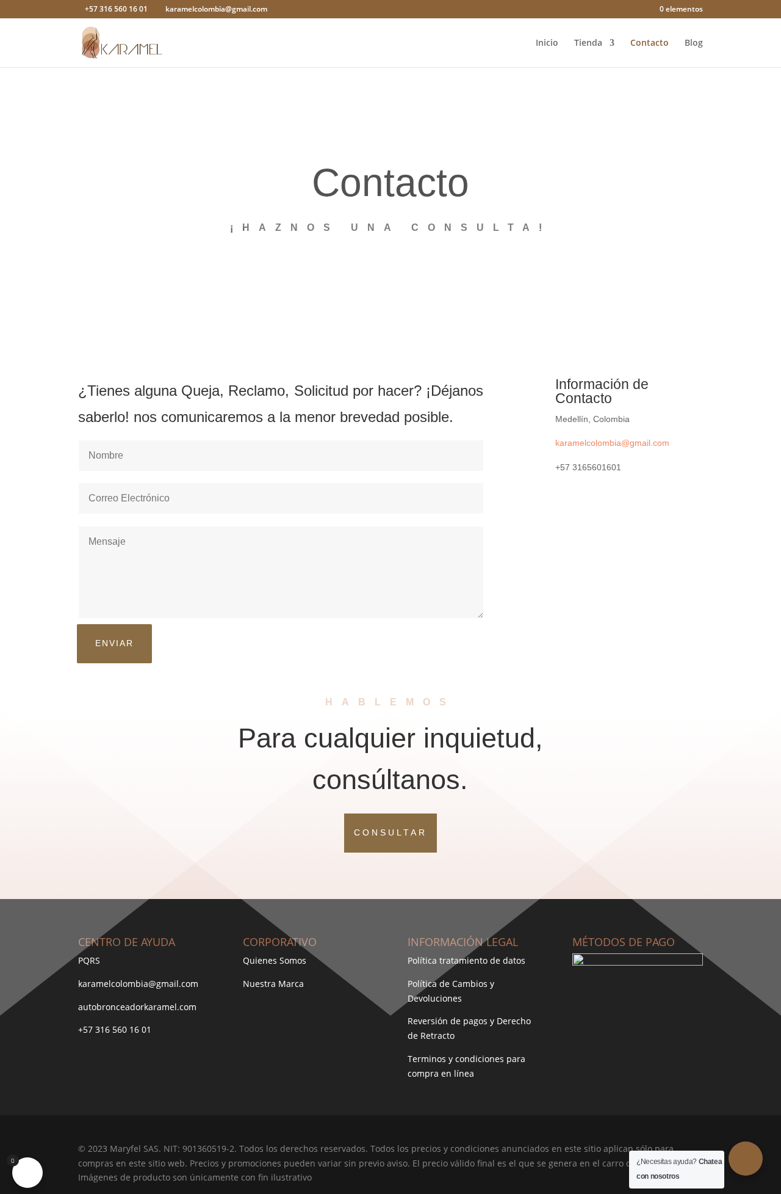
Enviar (114, 643)
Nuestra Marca (273, 983)
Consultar (390, 832)
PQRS (89, 960)
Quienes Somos (274, 960)
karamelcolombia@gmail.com (612, 443)
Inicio (547, 43)
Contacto (649, 43)
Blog (694, 43)
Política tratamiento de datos (466, 960)
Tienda (588, 43)
